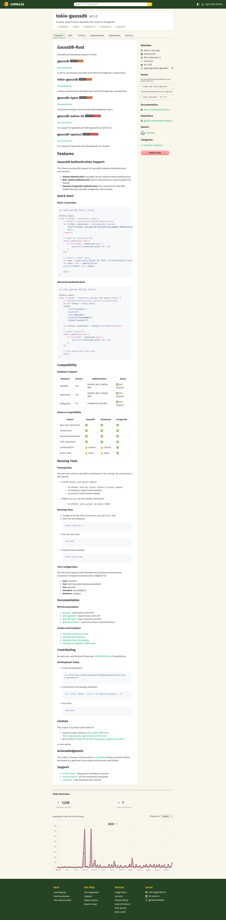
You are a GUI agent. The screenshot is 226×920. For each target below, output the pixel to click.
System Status (91, 900)
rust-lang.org (60, 892)
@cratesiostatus (154, 900)
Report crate (155, 152)
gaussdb (120, 27)
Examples (67, 780)
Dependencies (97, 35)
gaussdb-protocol (71, 622)
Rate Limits (120, 912)
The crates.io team (62, 900)
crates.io (17, 4)
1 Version (81, 35)
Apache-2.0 (155, 57)
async (75, 27)
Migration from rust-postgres (76, 640)
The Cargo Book (91, 892)
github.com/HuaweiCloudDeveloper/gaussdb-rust (158, 121)
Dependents (114, 35)
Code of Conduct (122, 904)
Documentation (64, 67)
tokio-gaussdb (69, 616)
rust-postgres (99, 757)
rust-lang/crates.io (155, 892)
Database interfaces (152, 145)
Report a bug (90, 904)
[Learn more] (172, 68)
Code (70, 35)
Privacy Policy (121, 900)
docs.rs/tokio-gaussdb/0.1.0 (157, 110)
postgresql (89, 27)
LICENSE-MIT (80, 739)
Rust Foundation (61, 896)
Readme (59, 35)
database (63, 27)
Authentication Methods (74, 637)
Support (88, 896)
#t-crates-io (152, 896)
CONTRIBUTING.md (103, 656)
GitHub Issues (69, 773)
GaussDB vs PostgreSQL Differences (79, 643)
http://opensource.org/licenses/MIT (106, 739)
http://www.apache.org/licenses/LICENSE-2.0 (84, 736)
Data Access (120, 908)
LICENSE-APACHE (98, 733)
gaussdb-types (69, 619)
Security (129, 35)
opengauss (105, 27)
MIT (145, 57)
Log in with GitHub (213, 4)
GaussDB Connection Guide (75, 634)
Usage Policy (121, 892)
